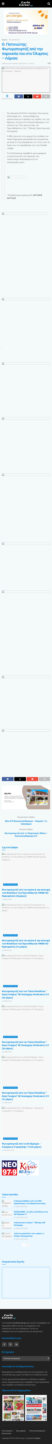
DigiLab (37, 1438)
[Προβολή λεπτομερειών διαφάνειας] (26, 797)
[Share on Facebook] (18, 96)
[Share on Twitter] (28, 96)
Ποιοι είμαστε (7, 1431)
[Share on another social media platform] (46, 96)
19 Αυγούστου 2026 (21, 1206)
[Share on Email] (37, 96)
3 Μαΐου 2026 (7, 899)
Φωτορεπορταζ (10, 884)
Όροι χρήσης (21, 1431)
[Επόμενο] (28, 1245)
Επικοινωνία (6, 1433)
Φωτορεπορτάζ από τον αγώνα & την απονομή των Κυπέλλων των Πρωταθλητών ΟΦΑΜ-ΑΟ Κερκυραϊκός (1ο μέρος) (26, 943)
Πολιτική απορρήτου (37, 1431)
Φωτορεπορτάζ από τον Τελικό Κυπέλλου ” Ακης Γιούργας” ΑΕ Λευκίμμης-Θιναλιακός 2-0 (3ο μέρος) (25, 994)
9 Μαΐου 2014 (7, 63)
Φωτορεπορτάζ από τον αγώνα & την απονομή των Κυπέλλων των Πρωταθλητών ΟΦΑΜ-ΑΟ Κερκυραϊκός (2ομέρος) (26, 892)
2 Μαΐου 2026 (7, 1001)
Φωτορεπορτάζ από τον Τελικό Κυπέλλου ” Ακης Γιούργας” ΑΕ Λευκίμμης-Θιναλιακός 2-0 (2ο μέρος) (25, 1045)
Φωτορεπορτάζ (14, 40)
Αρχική (4, 40)
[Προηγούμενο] (24, 1245)
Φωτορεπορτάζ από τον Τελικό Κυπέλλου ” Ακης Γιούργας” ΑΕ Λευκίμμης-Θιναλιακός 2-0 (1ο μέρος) (25, 1096)
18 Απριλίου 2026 (8, 1150)
